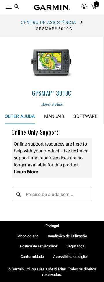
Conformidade (32, 256)
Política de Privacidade (38, 246)
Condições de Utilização (67, 236)
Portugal (52, 226)
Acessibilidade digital (70, 256)
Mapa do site (27, 236)
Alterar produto (52, 105)
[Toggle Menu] (3, 6)
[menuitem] (17, 7)
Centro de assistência (48, 22)
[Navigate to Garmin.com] (52, 7)
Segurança (75, 246)
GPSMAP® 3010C (51, 93)
